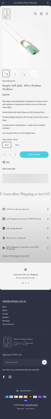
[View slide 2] (25, 283)
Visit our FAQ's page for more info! (16, 256)
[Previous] (3, 3)
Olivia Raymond (8, 81)
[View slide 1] (22, 283)
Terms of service (30, 408)
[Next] (47, 3)
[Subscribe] (44, 362)
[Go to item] (6, 73)
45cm (7, 145)
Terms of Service (8, 324)
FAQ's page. (33, 3)
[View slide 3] (28, 283)
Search (4, 310)
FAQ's (4, 307)
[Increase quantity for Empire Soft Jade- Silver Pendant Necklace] (15, 155)
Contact (5, 314)
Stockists (5, 317)
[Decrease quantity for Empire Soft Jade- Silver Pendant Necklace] (4, 155)
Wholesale (6, 321)
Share (8, 162)
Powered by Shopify (31, 405)
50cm (17, 145)
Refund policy (20, 408)
